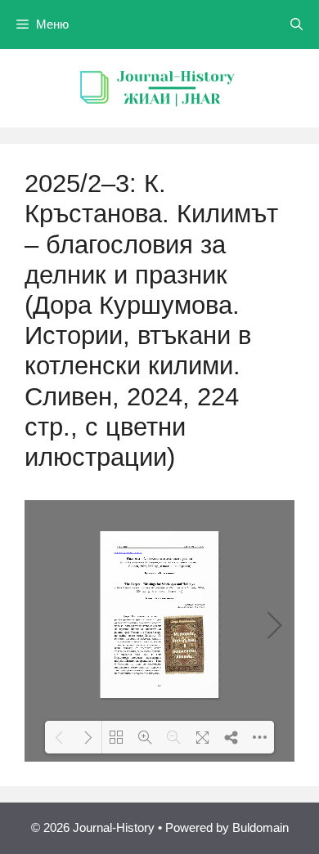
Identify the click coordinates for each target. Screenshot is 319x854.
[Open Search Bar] (296, 24)
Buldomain (260, 827)
